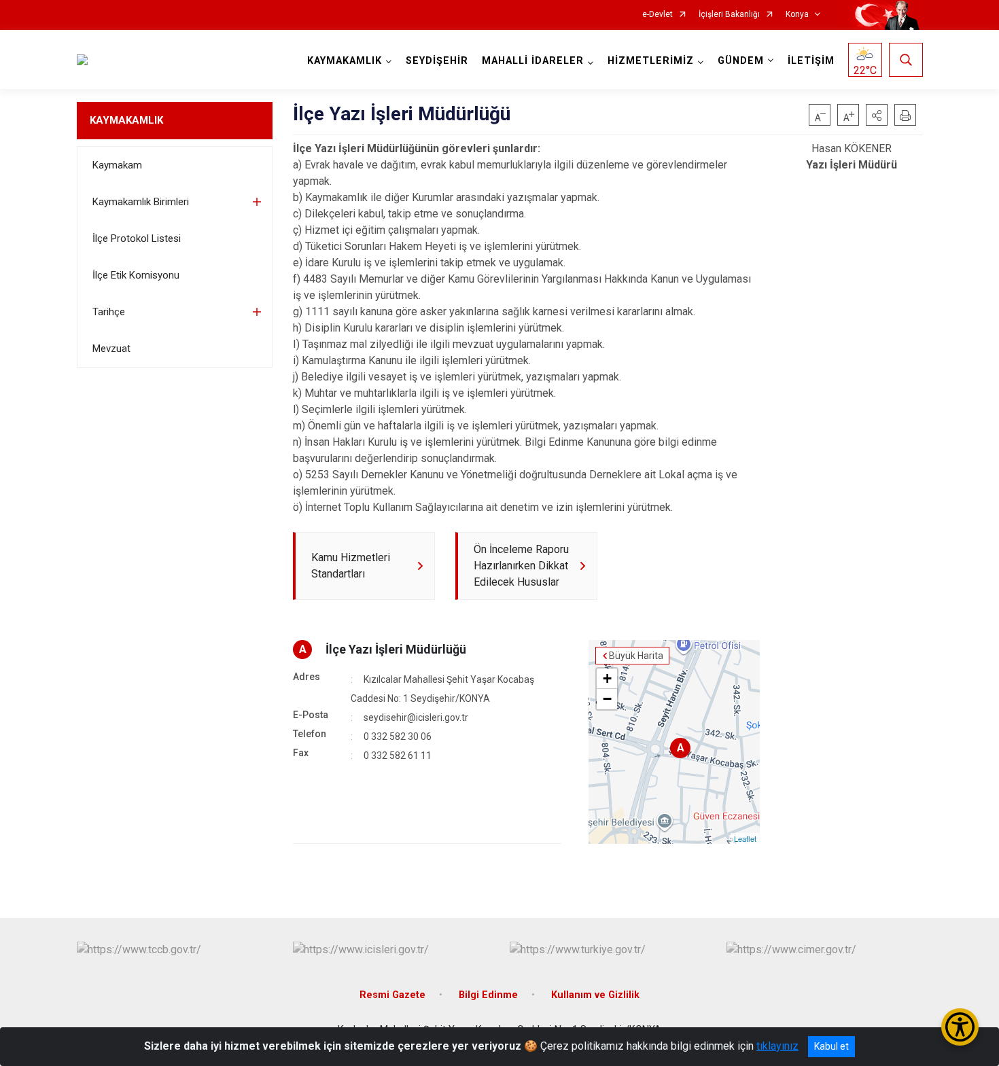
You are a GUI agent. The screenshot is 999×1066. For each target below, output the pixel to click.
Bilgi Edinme (488, 995)
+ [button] (607, 678)
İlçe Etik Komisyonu (135, 275)
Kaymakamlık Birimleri (140, 202)
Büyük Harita (636, 655)
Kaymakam (117, 165)
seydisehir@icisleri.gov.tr (416, 717)
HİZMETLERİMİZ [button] (651, 61)
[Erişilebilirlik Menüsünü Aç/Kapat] (960, 1027)
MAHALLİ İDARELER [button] (533, 61)
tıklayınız (777, 1046)
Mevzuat (111, 348)
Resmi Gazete (392, 995)
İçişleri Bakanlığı (729, 14)
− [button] (607, 698)
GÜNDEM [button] (741, 61)
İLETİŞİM (811, 61)
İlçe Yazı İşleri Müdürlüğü (396, 649)
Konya (797, 14)
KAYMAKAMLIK (126, 120)
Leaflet (745, 838)
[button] (877, 115)
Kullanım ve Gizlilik (595, 995)
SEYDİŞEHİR (437, 61)
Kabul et (831, 1046)
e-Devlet (657, 14)
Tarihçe (108, 312)
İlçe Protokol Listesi (136, 238)
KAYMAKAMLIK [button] (344, 61)
